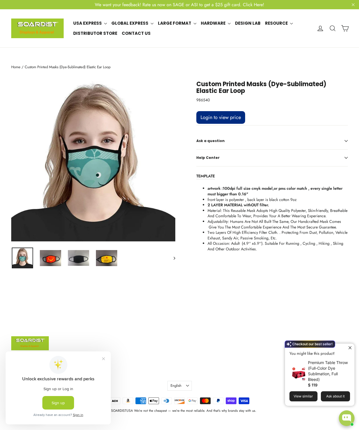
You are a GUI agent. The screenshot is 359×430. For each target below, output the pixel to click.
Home (15, 67)
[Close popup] (349, 348)
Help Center (208, 157)
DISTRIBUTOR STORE (95, 33)
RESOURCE (277, 23)
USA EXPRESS (88, 23)
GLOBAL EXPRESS (130, 23)
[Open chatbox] (347, 418)
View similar (303, 396)
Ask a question (210, 140)
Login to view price (221, 117)
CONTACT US (136, 33)
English (176, 385)
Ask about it (335, 396)
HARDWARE (213, 23)
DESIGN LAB (248, 23)
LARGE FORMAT (175, 23)
